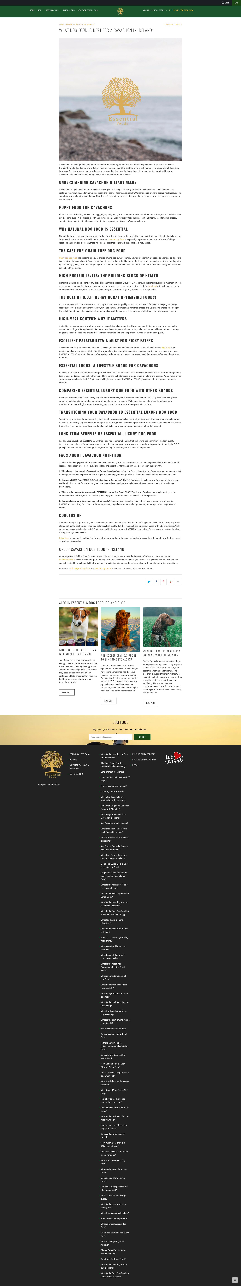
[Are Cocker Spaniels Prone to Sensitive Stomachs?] (120, 651)
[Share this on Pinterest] (164, 582)
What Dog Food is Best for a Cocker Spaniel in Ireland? (161, 653)
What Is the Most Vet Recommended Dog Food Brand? (113, 967)
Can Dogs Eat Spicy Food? (113, 1259)
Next (178, 25)
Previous (169, 25)
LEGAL (135, 765)
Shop (39, 10)
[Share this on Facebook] (156, 582)
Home (32, 10)
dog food (152, 286)
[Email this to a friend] (178, 582)
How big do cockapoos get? (114, 786)
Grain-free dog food (68, 258)
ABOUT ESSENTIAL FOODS (154, 10)
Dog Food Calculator (88, 10)
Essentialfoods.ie (67, 559)
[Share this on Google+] (171, 582)
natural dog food (116, 239)
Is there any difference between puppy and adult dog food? (114, 1046)
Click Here (64, 538)
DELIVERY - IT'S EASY (80, 754)
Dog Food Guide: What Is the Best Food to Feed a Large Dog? (114, 876)
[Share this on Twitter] (149, 582)
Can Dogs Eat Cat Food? (112, 791)
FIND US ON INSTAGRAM (144, 759)
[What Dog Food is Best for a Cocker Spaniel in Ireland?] (162, 646)
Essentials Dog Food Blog (181, 10)
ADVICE (73, 759)
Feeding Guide (52, 10)
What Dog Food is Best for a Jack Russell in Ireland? (78, 652)
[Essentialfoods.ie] (120, 11)
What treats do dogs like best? (115, 1213)
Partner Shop (69, 10)
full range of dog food (80, 568)
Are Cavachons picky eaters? (114, 823)
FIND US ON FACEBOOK (143, 754)
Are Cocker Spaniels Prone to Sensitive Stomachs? (119, 657)
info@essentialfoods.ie (49, 784)
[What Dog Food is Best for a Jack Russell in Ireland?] (78, 645)
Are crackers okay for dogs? (114, 1028)
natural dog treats (103, 568)
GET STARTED (76, 774)
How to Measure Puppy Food (114, 1218)
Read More (67, 692)
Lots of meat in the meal (112, 772)
